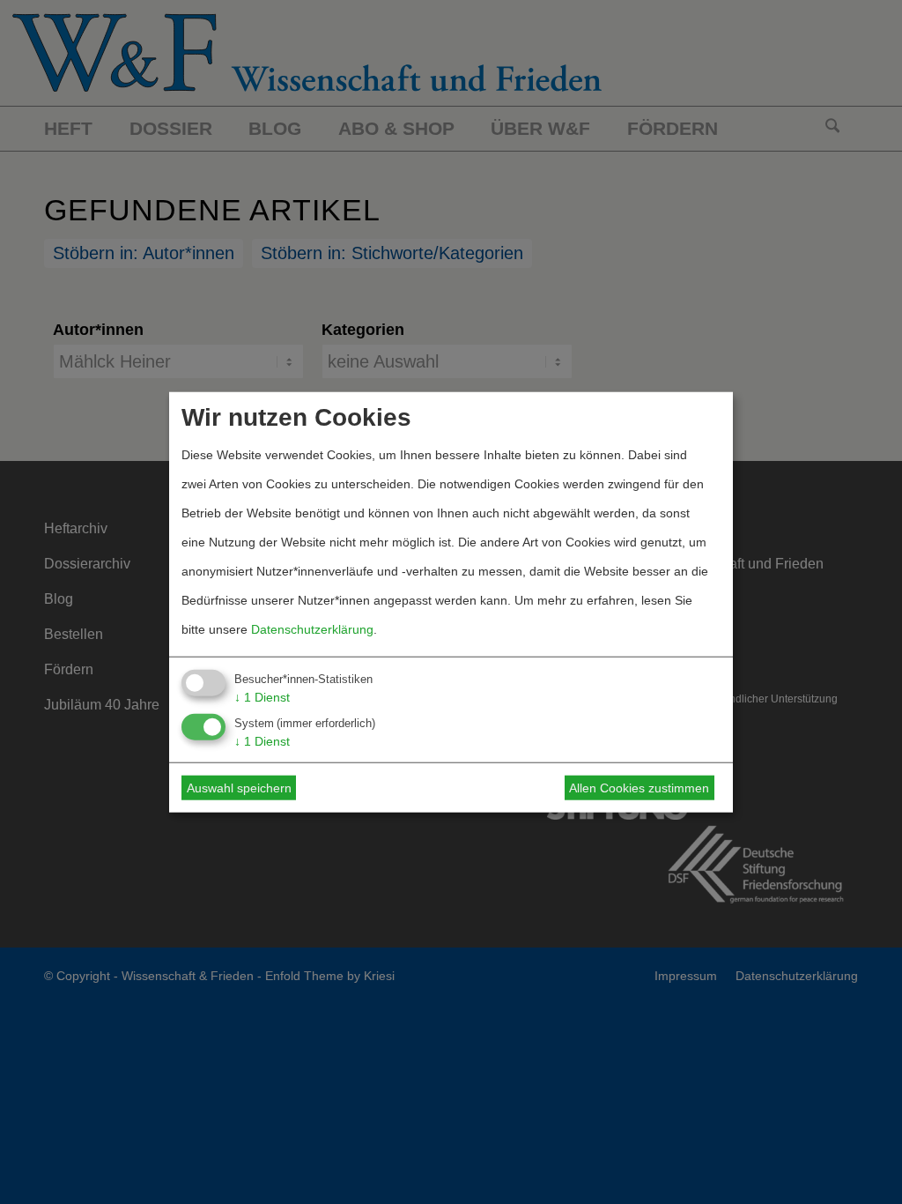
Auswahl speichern (239, 788)
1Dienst (262, 696)
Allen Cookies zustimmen (639, 788)
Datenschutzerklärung (312, 628)
